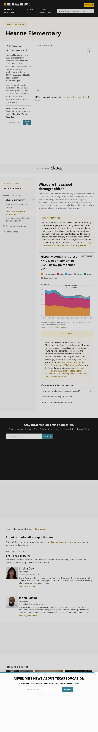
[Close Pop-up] (96, 674)
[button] (49, 366)
